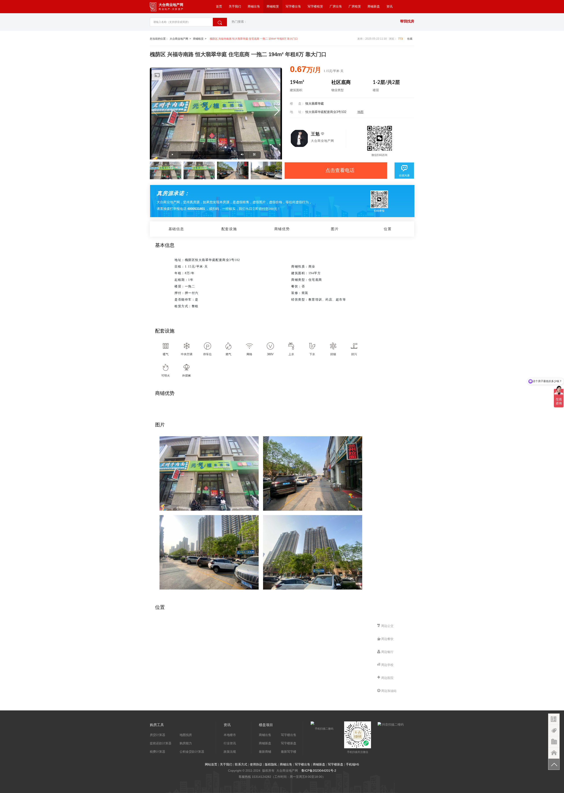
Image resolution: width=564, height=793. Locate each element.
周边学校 (387, 665)
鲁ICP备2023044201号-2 (318, 770)
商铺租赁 (273, 6)
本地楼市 (230, 735)
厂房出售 (336, 6)
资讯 (389, 6)
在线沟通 (404, 175)
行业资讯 (230, 743)
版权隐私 (271, 764)
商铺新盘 (373, 6)
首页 (219, 6)
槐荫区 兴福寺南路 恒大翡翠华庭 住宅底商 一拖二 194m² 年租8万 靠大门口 (254, 38)
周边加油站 (389, 691)
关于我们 (235, 6)
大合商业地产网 (179, 38)
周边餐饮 (387, 639)
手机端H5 (352, 764)
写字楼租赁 (315, 6)
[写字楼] (553, 753)
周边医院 (387, 678)
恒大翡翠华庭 (314, 103)
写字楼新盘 (288, 743)
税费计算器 (157, 751)
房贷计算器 (157, 735)
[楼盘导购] (553, 730)
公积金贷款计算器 (192, 751)
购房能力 (186, 743)
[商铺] (553, 741)
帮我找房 (407, 21)
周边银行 (387, 652)
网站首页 (211, 764)
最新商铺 (265, 751)
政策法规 (230, 751)
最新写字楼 (288, 751)
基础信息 (176, 229)
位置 (387, 229)
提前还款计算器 (160, 743)
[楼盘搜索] (553, 719)
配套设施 (229, 229)
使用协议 (256, 764)
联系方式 (241, 764)
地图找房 (186, 735)
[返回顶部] (553, 764)
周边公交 (387, 626)
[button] (277, 111)
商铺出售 (254, 6)
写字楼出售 (293, 6)
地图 (360, 112)
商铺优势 (282, 229)
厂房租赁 (355, 6)
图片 (335, 229)
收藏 (409, 38)
